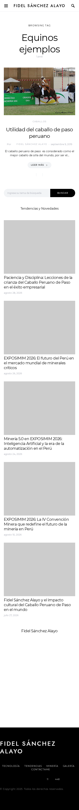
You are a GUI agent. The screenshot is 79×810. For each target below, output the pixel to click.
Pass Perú (42, 679)
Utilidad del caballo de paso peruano (39, 132)
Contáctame (40, 769)
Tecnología (11, 766)
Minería (52, 766)
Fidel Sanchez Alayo (19, 670)
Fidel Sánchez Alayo (39, 5)
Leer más (37, 165)
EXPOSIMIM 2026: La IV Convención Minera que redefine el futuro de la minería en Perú (36, 524)
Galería (69, 766)
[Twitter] (26, 779)
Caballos (40, 121)
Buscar (62, 193)
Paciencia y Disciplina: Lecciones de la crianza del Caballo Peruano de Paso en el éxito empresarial (38, 282)
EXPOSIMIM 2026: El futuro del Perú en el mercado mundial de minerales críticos (39, 363)
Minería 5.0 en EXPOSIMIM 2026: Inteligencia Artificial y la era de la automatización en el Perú (34, 443)
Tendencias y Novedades (40, 208)
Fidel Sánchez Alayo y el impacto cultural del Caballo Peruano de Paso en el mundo (37, 605)
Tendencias (33, 766)
